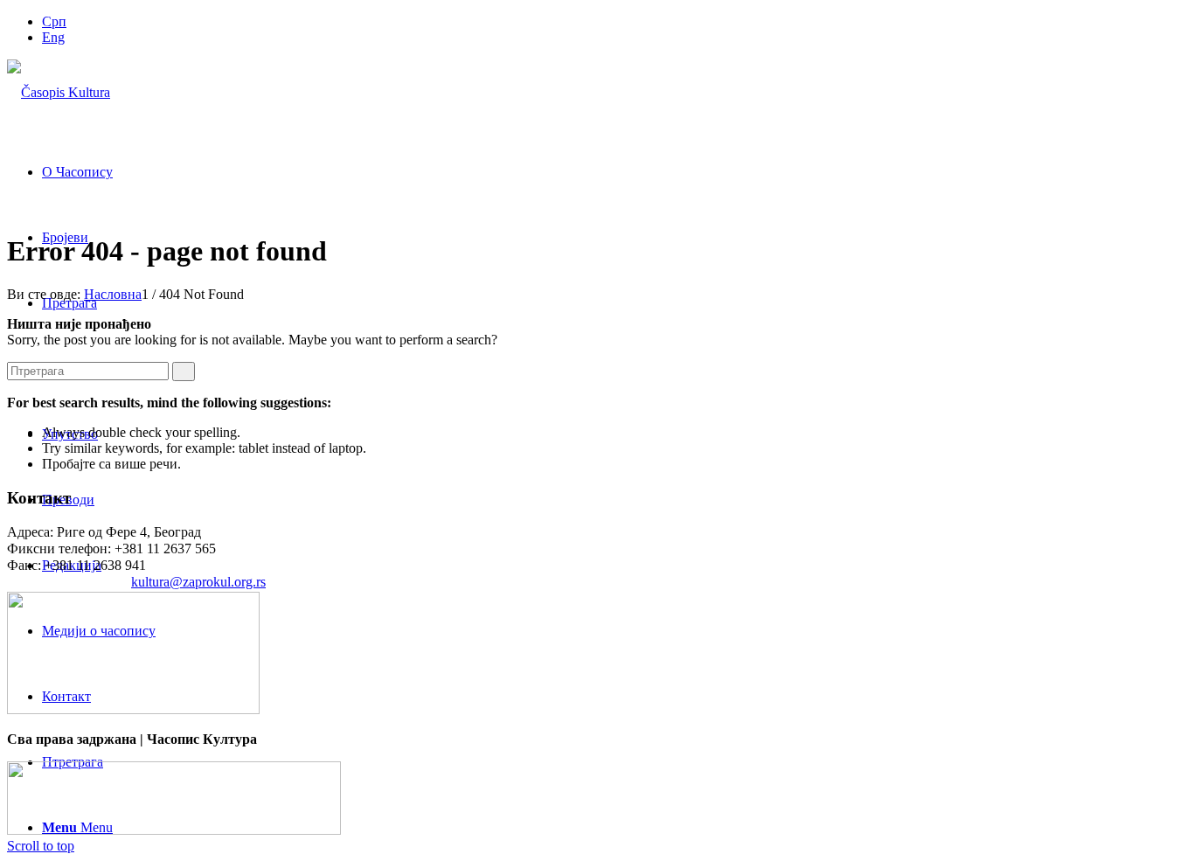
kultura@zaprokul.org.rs (198, 581)
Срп (54, 21)
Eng (53, 37)
